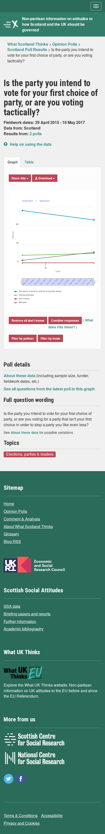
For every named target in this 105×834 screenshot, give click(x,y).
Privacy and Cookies (22, 823)
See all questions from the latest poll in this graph (49, 389)
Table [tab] (29, 161)
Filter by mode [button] (50, 338)
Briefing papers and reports (27, 614)
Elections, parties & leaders (29, 454)
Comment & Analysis (22, 519)
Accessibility (52, 815)
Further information (20, 621)
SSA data (12, 606)
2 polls (36, 133)
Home (9, 503)
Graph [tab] (13, 161)
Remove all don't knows (27, 320)
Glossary (11, 534)
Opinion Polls (15, 511)
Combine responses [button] (65, 320)
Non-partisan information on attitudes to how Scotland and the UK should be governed (57, 24)
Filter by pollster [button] (22, 338)
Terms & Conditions (21, 815)
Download (45, 178)
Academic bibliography (23, 629)
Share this (18, 178)
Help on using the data (30, 144)
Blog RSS (12, 541)
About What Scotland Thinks (28, 526)
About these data (20, 375)
